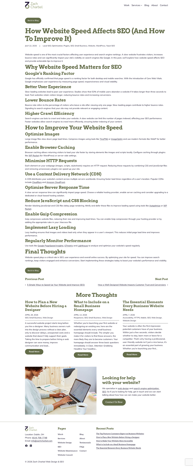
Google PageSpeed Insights (50, 245)
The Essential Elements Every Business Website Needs (143, 306)
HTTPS (137, 318)
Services (61, 438)
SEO (72, 46)
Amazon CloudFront (55, 182)
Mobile (143, 318)
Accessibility (128, 318)
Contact (83, 451)
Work (60, 434)
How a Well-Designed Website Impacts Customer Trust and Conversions (132, 284)
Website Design (129, 320)
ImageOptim (117, 139)
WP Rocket (34, 155)
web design (123, 388)
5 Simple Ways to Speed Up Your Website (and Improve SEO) (56, 284)
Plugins (67, 46)
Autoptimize (154, 205)
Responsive (78, 318)
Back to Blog (33, 20)
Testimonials (85, 443)
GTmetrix (68, 245)
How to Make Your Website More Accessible (114, 441)
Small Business (81, 46)
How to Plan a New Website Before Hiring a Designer (46, 306)
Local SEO (47, 46)
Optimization (57, 46)
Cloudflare (37, 182)
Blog (81, 434)
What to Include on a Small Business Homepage (91, 306)
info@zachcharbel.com (41, 441)
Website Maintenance (68, 451)
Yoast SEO (110, 46)
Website (91, 46)
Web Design (48, 318)
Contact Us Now (114, 402)
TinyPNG (104, 139)
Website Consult (65, 455)
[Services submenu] (141, 5)
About (82, 438)
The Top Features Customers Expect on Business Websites (120, 434)
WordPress (100, 46)
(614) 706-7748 (39, 437)
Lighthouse (83, 245)
